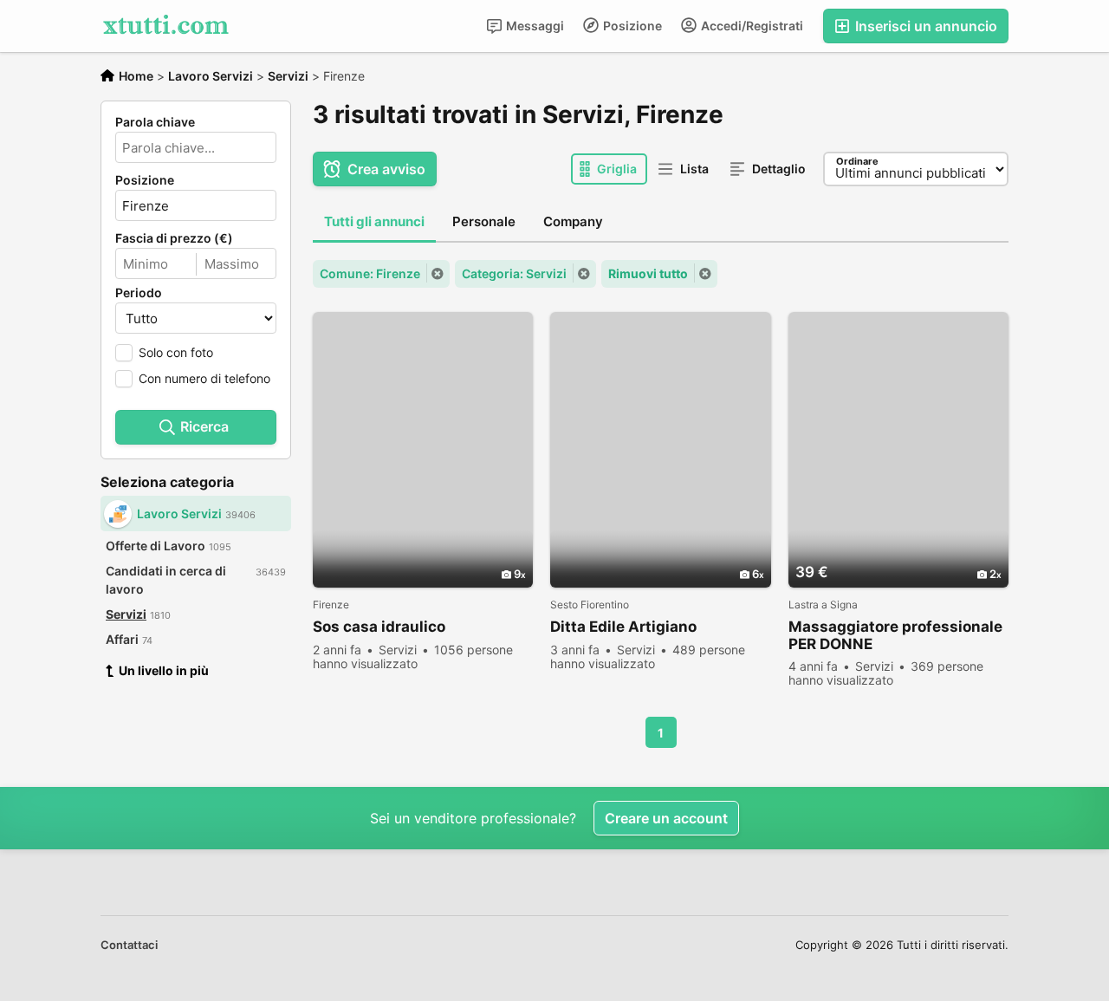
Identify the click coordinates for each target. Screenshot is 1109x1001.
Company (573, 221)
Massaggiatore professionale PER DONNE (895, 635)
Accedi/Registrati (750, 25)
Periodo (138, 293)
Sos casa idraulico (379, 626)
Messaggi (533, 25)
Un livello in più (164, 670)
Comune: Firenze (370, 273)
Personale (484, 221)
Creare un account (666, 818)
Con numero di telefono (204, 378)
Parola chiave (155, 122)
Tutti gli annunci (374, 221)
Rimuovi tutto (648, 273)
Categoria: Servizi (514, 273)
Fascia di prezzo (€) (174, 238)
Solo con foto (176, 352)
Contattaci (129, 945)
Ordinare (857, 161)
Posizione (631, 25)
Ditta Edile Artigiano (623, 626)
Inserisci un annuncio (924, 26)
